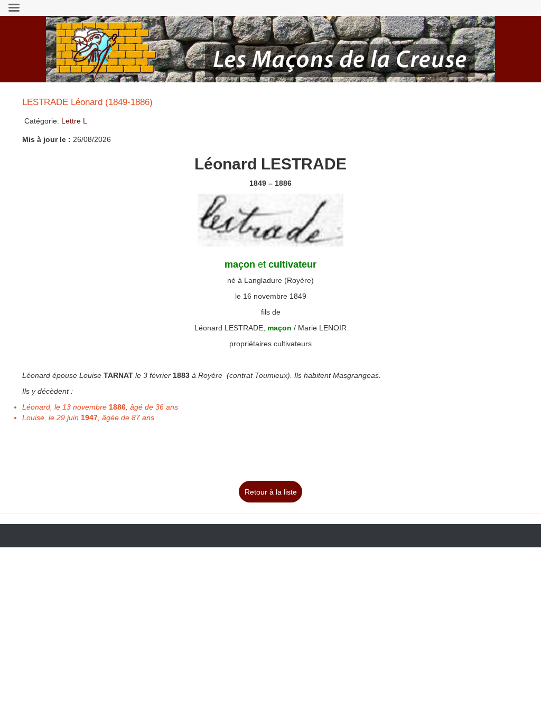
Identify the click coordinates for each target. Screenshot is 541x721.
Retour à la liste (271, 492)
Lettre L (74, 121)
